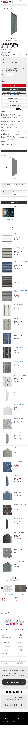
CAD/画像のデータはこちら (11, 40)
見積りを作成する (14, 89)
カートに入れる (14, 85)
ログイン (15, 92)
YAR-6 (5, 54)
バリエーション (5, 68)
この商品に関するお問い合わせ (14, 105)
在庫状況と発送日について (7, 65)
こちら (14, 94)
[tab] (12, 38)
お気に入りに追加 (14, 101)
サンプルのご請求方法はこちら (14, 682)
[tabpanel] (14, 24)
